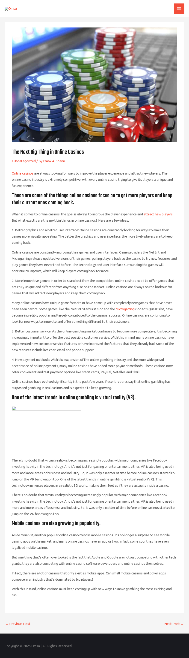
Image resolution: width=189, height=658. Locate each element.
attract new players (158, 214)
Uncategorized (25, 161)
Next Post (174, 624)
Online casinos (22, 173)
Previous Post (17, 624)
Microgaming (125, 309)
